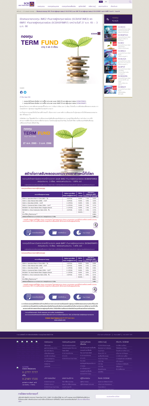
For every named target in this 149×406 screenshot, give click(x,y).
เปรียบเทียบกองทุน (49, 353)
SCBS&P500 (123, 35)
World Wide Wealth (103, 358)
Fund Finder (101, 350)
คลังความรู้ (92, 6)
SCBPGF (121, 67)
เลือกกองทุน (47, 345)
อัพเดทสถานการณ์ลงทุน (104, 348)
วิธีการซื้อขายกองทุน (67, 381)
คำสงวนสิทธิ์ (117, 334)
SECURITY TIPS (127, 334)
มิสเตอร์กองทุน (102, 369)
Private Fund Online (69, 358)
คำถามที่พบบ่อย (120, 369)
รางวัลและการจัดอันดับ (122, 364)
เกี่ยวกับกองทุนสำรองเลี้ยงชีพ (88, 347)
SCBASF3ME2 (81, 101)
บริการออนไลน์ (49, 378)
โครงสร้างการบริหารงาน (122, 350)
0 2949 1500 (30, 379)
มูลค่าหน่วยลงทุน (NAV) (50, 348)
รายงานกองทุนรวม (49, 358)
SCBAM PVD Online (85, 374)
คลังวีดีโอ (100, 372)
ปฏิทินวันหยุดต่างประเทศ (87, 384)
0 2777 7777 (30, 372)
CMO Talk (100, 361)
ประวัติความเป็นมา (121, 345)
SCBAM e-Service (49, 384)
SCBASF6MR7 (81, 103)
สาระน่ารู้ (64, 356)
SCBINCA (122, 51)
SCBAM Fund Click (49, 381)
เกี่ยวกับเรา (114, 6)
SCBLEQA (122, 58)
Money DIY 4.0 (102, 353)
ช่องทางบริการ (103, 6)
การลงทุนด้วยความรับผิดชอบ (124, 358)
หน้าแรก (19, 11)
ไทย (101, 2)
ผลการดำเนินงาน (49, 350)
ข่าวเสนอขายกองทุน (29, 11)
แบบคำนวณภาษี (66, 387)
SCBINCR (122, 87)
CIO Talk (100, 364)
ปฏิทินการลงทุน (84, 381)
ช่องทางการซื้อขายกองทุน (69, 384)
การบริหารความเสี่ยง (121, 356)
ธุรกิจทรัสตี (82, 6)
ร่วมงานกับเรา (102, 387)
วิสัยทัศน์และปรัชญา (121, 348)
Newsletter (82, 361)
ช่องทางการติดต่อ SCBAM (105, 381)
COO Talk (100, 366)
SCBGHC (121, 27)
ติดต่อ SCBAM (103, 378)
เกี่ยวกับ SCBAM (122, 342)
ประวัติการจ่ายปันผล (49, 356)
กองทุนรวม (41, 6)
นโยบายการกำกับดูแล (122, 353)
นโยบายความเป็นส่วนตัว (104, 334)
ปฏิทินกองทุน (85, 378)
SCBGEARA (122, 76)
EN (106, 2)
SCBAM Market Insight (104, 345)
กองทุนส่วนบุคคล (53, 6)
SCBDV (121, 43)
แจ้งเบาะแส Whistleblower (105, 384)
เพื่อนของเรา (119, 366)
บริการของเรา (120, 361)
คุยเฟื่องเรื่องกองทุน (103, 356)
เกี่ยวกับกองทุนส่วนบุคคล (69, 345)
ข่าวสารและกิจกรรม (67, 353)
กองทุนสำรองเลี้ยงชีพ (69, 6)
